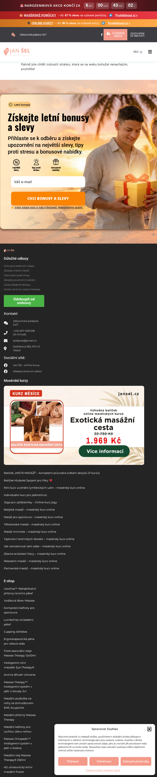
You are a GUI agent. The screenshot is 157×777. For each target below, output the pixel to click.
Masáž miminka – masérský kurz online (30, 531)
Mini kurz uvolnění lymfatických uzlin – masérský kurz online (44, 487)
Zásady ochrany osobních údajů (103, 770)
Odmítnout (104, 761)
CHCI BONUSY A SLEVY (48, 198)
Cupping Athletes (15, 631)
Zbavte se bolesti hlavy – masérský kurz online (34, 553)
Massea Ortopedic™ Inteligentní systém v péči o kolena (18, 743)
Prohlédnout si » (126, 15)
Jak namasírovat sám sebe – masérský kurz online (37, 546)
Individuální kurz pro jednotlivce (25, 495)
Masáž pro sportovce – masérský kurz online (33, 517)
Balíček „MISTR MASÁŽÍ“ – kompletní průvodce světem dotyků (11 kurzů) (52, 473)
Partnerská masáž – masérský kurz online (31, 568)
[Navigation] (150, 52)
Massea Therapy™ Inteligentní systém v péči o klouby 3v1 (18, 686)
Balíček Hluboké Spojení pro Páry (26, 480)
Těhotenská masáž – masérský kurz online (32, 524)
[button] (149, 729)
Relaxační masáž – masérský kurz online (30, 561)
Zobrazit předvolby (136, 761)
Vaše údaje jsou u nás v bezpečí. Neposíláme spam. (48, 207)
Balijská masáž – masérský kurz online (29, 509)
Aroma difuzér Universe (19, 674)
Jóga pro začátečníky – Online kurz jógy (30, 502)
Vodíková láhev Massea (19, 600)
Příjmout (73, 761)
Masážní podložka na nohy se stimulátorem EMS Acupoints (19, 703)
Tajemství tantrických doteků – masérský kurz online (39, 539)
